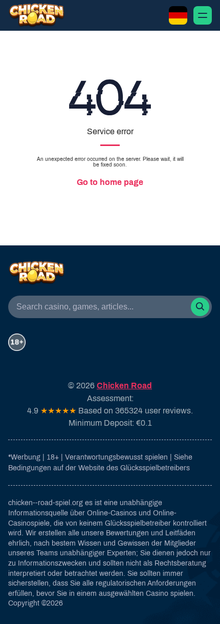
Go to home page (110, 182)
